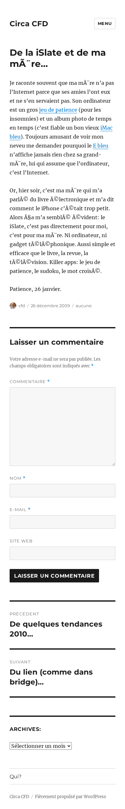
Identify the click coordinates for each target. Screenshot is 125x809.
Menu (105, 23)
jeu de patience (58, 110)
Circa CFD (29, 23)
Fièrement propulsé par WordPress (70, 796)
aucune (84, 305)
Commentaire (30, 381)
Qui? (15, 776)
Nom (18, 478)
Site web (21, 540)
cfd (22, 305)
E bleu (100, 145)
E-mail (20, 509)
